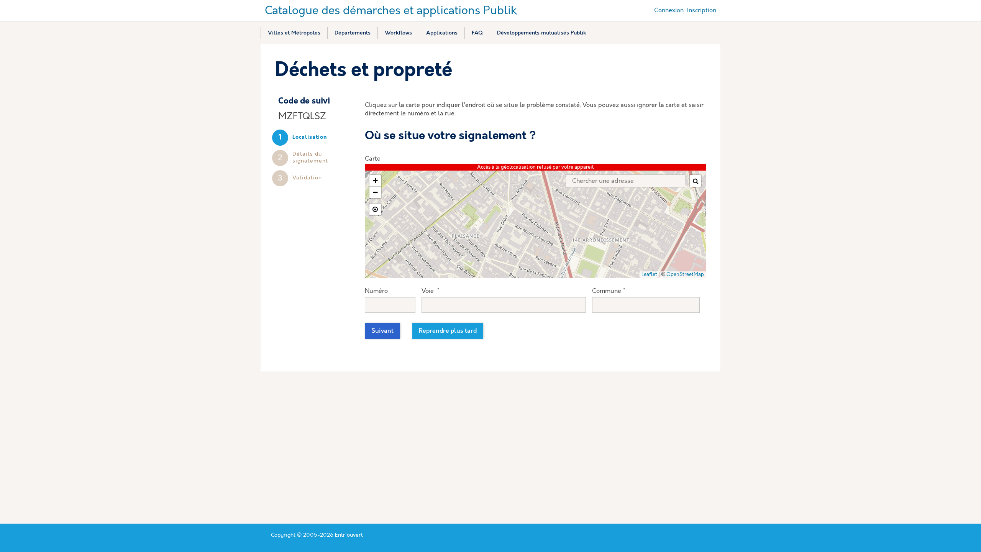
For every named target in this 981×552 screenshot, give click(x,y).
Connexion (669, 10)
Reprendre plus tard (448, 331)
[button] (375, 181)
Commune (608, 291)
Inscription (701, 10)
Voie (430, 291)
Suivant (382, 331)
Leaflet (649, 275)
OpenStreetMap (685, 275)
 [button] (696, 181)
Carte (373, 159)
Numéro (376, 291)
